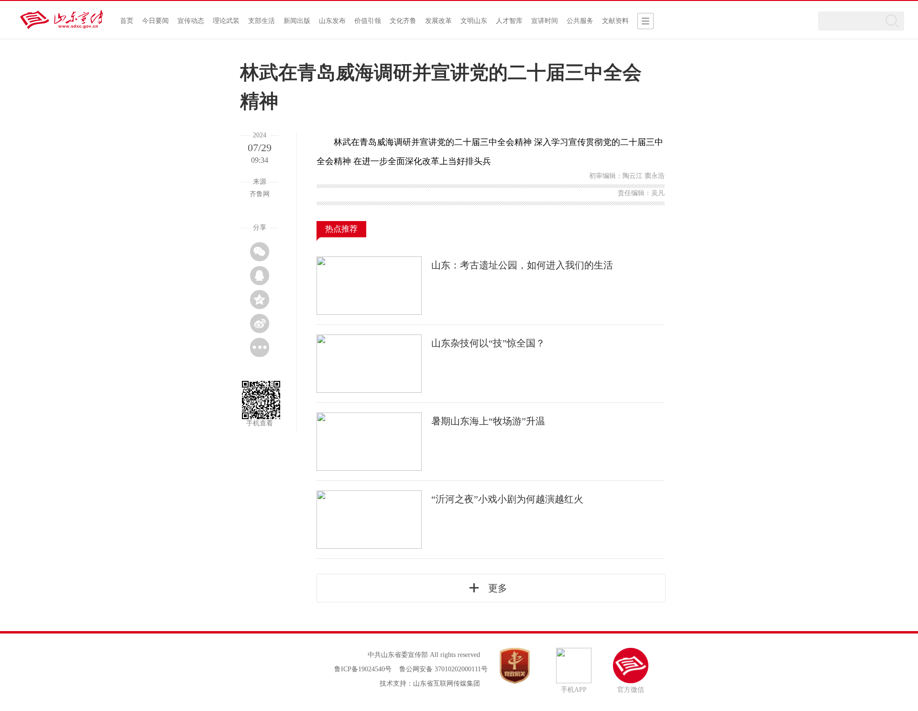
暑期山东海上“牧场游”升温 (488, 421)
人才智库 (509, 20)
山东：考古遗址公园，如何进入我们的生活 (522, 265)
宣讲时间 (544, 20)
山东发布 (332, 20)
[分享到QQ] (259, 275)
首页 (126, 20)
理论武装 (226, 20)
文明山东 (473, 20)
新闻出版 (297, 20)
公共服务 (580, 20)
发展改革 (438, 20)
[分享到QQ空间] (259, 299)
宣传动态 (190, 20)
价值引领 (367, 20)
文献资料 (615, 20)
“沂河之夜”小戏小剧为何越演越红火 (507, 499)
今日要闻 (155, 20)
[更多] (259, 347)
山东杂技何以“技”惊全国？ (488, 343)
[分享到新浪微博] (259, 323)
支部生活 (261, 20)
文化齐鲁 (403, 20)
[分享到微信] (259, 251)
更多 (497, 588)
